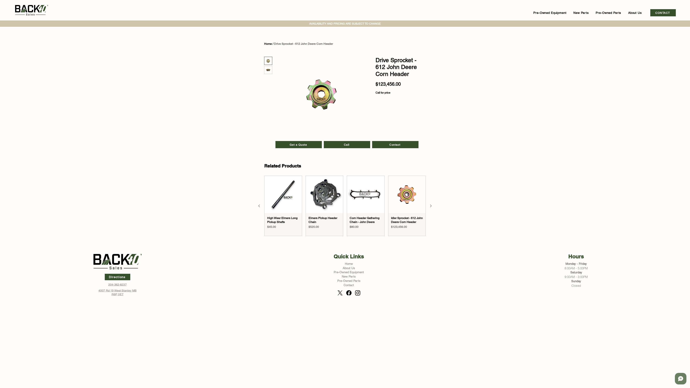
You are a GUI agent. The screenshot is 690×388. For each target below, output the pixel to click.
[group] (345, 205)
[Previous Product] (259, 206)
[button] (550, 12)
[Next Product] (431, 206)
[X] (340, 292)
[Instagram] (357, 292)
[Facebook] (348, 292)
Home (268, 43)
